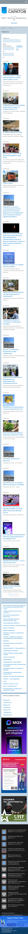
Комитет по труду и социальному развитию (13, 633)
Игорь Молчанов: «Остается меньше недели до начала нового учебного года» (12, 77)
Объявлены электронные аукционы (11, 459)
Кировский (6, 707)
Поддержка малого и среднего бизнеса (13, 669)
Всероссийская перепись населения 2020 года (11, 619)
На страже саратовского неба (12, 132)
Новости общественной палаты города (13, 653)
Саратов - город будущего (11, 679)
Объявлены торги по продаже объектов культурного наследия (13, 483)
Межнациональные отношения (13, 643)
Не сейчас (20, 924)
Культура (6, 640)
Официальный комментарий (12, 662)
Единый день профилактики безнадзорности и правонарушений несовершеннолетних (12, 380)
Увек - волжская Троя (10, 686)
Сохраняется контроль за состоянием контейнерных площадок (12, 322)
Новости (10, 28)
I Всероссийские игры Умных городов (12, 611)
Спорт (5, 681)
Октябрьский (7, 712)
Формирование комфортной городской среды (12, 689)
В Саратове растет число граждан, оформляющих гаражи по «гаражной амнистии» (14, 107)
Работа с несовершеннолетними (13, 676)
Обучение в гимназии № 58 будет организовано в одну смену (12, 155)
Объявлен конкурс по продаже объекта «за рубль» (13, 265)
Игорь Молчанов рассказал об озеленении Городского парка (13, 434)
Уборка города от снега (10, 683)
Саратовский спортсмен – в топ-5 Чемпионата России (13, 561)
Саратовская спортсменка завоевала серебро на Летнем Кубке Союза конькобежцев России (12, 509)
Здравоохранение (9, 630)
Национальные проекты (10, 650)
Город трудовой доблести (11, 623)
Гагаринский (7, 702)
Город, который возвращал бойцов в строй (11, 587)
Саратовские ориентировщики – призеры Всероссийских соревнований (13, 294)
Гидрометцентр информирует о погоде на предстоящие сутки (13, 408)
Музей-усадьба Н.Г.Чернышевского (14, 648)
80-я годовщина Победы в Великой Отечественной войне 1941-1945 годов (14, 607)
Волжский (6, 700)
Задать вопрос (11, 924)
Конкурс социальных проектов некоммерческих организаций (12, 637)
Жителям (14, 23)
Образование (7, 659)
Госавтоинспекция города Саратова (14, 625)
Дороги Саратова (8, 628)
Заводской (6, 705)
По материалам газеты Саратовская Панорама (14, 665)
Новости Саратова (9, 657)
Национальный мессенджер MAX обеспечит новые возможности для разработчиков (14, 536)
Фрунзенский (7, 715)
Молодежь (6, 645)
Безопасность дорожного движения (11, 615)
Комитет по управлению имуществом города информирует (11, 351)
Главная (3, 28)
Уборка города (8, 183)
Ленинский (6, 710)
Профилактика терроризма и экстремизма (12, 673)
